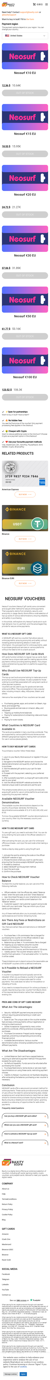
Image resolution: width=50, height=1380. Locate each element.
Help (4, 1194)
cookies (23, 1367)
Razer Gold (6, 1260)
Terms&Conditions (9, 1199)
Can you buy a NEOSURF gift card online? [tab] (20, 1116)
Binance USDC (7, 1250)
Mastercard (6, 1244)
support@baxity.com (29, 12)
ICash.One (6, 1239)
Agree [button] (23, 1374)
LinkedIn (5, 1284)
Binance (5, 1255)
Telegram (5, 1279)
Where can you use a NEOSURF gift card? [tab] (20, 1125)
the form (30, 19)
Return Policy (7, 1204)
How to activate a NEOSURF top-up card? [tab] (20, 1134)
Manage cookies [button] (11, 1374)
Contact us (6, 1295)
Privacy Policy (7, 1209)
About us (5, 1189)
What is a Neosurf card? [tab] (13, 1143)
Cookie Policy (7, 1215)
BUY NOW (23, 494)
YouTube (5, 1290)
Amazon (5, 1234)
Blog (4, 1220)
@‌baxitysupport (9, 15)
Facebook (6, 1274)
